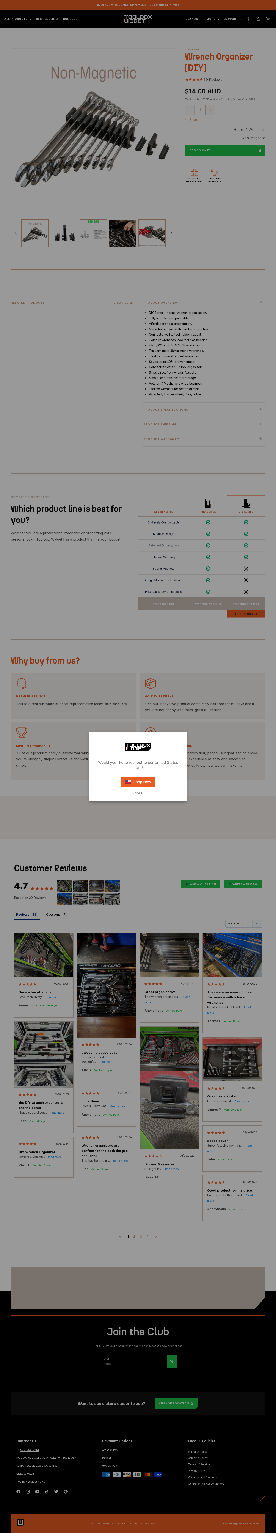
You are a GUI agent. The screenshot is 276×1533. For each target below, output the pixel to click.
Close (138, 793)
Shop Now (142, 782)
